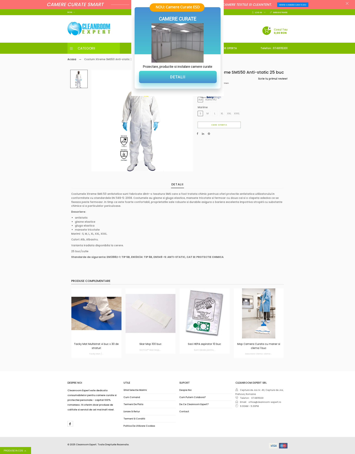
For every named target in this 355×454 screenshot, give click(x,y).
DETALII (177, 77)
